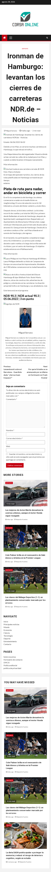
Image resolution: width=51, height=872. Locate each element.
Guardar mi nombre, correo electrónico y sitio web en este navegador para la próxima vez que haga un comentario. (25, 457)
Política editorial (10, 665)
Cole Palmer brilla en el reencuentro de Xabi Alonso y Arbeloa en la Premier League (23, 765)
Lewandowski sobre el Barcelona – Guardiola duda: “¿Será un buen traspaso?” (13, 372)
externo (7, 183)
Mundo (6, 627)
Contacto (7, 644)
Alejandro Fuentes (22, 519)
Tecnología (8, 636)
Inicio (6, 621)
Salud (9, 825)
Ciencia (7, 633)
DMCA (6, 662)
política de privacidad (12, 668)
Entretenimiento (10, 641)
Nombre (10, 430)
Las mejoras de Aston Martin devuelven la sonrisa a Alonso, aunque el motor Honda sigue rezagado (24, 513)
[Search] (47, 37)
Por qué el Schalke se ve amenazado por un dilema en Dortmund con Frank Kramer (37, 372)
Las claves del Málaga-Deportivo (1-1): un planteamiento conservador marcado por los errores (25, 600)
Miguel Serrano (11, 131)
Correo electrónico (14, 438)
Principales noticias (11, 624)
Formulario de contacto (13, 660)
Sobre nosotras (10, 657)
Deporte (25, 48)
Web (8, 446)
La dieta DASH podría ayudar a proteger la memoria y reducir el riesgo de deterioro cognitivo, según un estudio (25, 855)
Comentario (11, 399)
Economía (8, 630)
